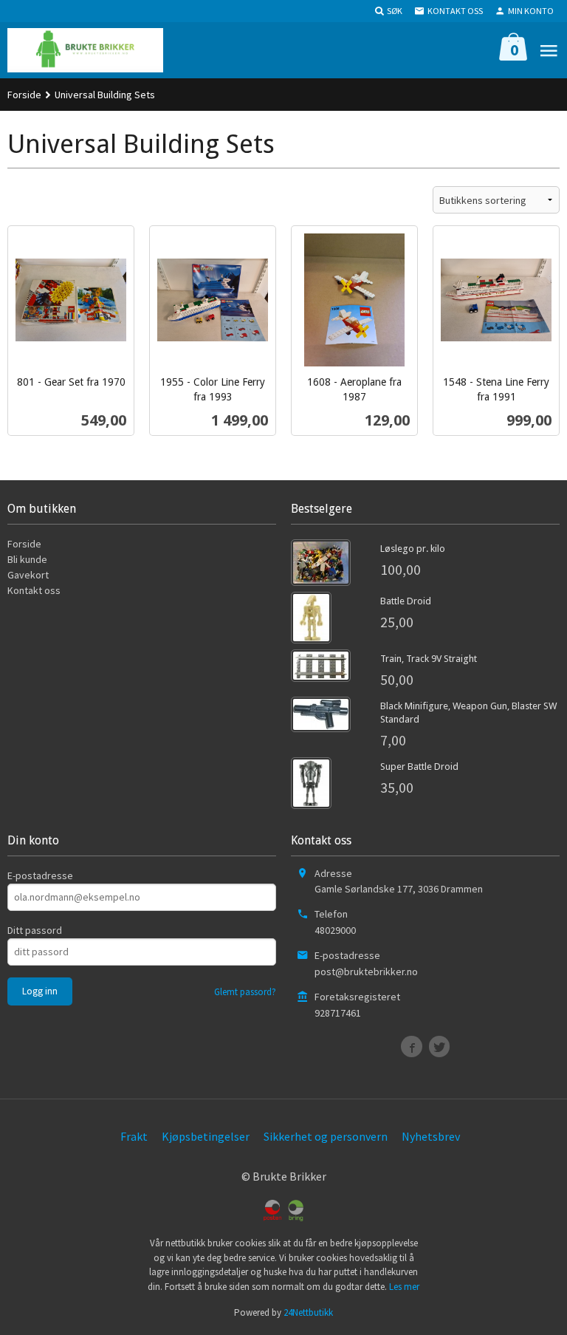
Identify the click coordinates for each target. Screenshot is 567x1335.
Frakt (134, 1136)
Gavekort (28, 574)
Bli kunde (27, 559)
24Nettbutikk (308, 1312)
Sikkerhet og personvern (326, 1136)
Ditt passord (34, 930)
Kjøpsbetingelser (206, 1136)
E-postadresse (40, 875)
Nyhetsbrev (431, 1136)
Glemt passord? (245, 992)
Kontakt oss (34, 590)
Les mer (404, 1286)
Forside (24, 94)
